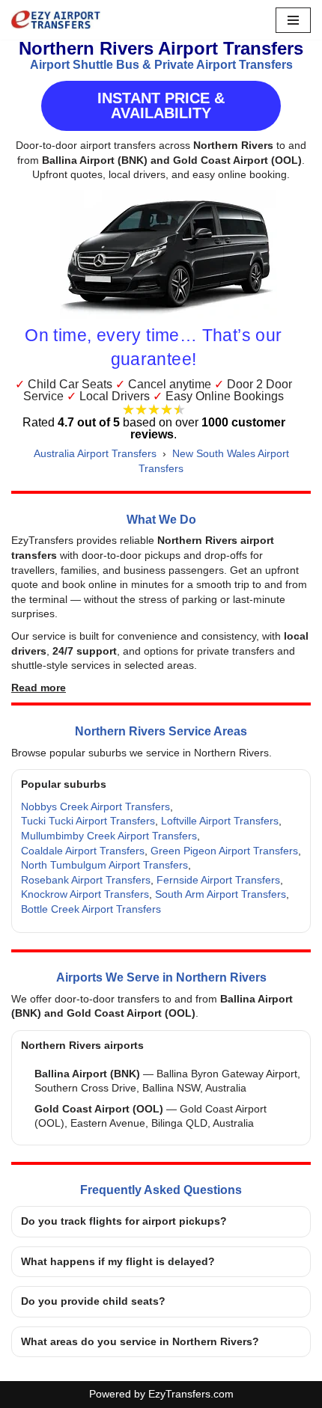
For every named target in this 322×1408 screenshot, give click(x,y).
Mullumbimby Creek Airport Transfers (109, 836)
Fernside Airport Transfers (218, 880)
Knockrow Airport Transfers (85, 894)
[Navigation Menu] (293, 20)
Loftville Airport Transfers (220, 821)
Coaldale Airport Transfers (83, 851)
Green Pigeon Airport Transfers (224, 851)
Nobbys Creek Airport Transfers (95, 806)
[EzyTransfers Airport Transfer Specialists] (56, 19)
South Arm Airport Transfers (220, 894)
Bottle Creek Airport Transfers (91, 909)
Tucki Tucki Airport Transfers (88, 821)
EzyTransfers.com (191, 1394)
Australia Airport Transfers (95, 453)
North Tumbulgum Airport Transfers (104, 865)
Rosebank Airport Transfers (86, 880)
